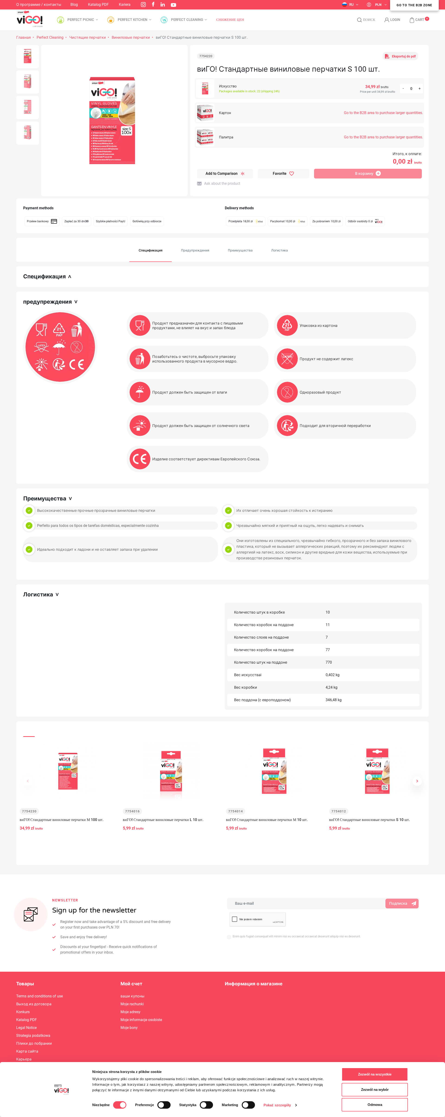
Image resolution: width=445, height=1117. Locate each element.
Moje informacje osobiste (141, 1020)
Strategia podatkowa (33, 1035)
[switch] (164, 1105)
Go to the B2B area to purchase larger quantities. (383, 113)
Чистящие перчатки (87, 37)
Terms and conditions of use (39, 996)
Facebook (153, 4)
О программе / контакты (38, 4)
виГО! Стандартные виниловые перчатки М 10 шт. (267, 820)
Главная (23, 37)
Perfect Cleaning (50, 37)
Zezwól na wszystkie (374, 1074)
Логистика (279, 250)
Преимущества (240, 250)
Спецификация (150, 250)
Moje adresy (130, 1012)
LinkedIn (163, 4)
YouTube (173, 5)
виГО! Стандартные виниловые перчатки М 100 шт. (61, 820)
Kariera (124, 4)
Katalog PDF (98, 4)
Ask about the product (222, 183)
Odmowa (375, 1105)
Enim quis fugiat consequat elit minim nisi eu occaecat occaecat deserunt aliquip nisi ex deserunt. (297, 936)
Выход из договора (33, 1004)
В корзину (364, 173)
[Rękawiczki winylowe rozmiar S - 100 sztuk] (27, 56)
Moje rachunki (132, 1004)
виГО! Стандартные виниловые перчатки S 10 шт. (369, 820)
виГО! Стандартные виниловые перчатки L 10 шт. (163, 820)
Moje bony (129, 1027)
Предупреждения (195, 250)
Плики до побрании (34, 1043)
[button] (414, 20)
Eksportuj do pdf (404, 56)
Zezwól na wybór (375, 1090)
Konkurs (23, 1012)
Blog (74, 4)
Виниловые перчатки (131, 37)
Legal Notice (26, 1027)
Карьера (24, 1059)
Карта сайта (27, 1051)
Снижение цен (230, 20)
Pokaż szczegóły (277, 1105)
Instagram (143, 4)
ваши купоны (132, 996)
